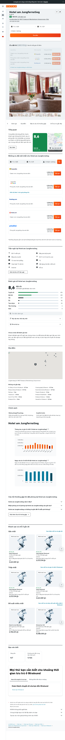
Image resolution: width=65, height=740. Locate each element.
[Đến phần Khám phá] (3, 23)
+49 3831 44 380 (14, 21)
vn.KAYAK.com (11, 724)
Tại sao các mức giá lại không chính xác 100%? (24, 715)
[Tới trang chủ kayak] (11, 6)
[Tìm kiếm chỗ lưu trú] (3, 15)
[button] (63, 2)
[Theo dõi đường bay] (3, 27)
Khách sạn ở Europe (28, 724)
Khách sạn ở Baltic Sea (34, 725)
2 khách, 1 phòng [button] (16, 31)
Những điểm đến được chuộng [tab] (37, 679)
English (46, 2)
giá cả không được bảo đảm (39, 704)
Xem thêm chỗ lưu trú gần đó (54, 531)
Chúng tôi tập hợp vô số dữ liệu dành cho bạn (23, 712)
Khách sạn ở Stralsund (18, 689)
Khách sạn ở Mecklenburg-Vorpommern (17, 725)
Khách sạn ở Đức (39, 724)
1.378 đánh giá (21, 17)
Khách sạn (19, 724)
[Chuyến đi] (3, 31)
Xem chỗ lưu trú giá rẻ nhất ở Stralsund (51, 567)
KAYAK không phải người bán (18, 709)
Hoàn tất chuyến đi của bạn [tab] (18, 679)
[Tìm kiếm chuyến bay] (3, 11)
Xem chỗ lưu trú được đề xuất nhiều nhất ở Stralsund (50, 604)
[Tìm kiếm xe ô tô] (3, 18)
